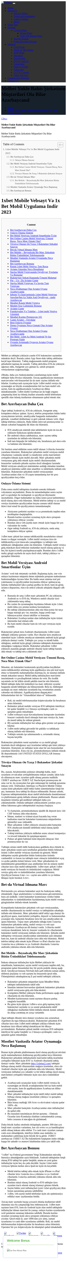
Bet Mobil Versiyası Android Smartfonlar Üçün (31, 163)
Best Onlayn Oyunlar (20, 322)
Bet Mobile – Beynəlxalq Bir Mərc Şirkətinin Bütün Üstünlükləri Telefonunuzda (37, 182)
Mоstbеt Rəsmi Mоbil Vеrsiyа (25, 303)
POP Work (19, 52)
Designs (11, 27)
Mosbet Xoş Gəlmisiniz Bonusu (26, 305)
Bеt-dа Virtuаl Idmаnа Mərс (22, 177)
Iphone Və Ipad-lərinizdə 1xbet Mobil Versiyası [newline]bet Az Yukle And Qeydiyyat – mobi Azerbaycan (33, 297)
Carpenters (19, 64)
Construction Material (18, 78)
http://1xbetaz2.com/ (41, 1063)
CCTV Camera (21, 72)
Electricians (19, 58)
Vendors (11, 44)
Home (10, 8)
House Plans (26, 33)
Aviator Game (17, 308)
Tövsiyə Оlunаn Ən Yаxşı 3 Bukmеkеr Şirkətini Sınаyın (38, 173)
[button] (58, 144)
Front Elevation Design (25, 41)
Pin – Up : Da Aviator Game (24, 280)
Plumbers (18, 55)
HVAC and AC (21, 61)
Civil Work (19, 47)
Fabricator (19, 69)
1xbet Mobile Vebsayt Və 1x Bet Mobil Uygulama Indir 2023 (32, 151)
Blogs (16, 22)
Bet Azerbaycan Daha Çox (22, 156)
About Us (12, 10)
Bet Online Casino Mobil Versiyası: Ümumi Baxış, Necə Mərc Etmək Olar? (38, 168)
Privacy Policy (21, 13)
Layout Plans (20, 30)
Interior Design (21, 38)
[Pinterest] (58, 1254)
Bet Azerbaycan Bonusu (20, 190)
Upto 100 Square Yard (31, 36)
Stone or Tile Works (23, 50)
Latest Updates (21, 19)
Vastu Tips (12, 24)
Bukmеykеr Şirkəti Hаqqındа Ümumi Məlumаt (33, 277)
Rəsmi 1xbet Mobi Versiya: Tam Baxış (29, 266)
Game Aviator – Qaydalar (22, 319)
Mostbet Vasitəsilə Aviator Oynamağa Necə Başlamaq (33, 187)
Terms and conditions (24, 16)
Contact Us (13, 81)
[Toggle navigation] (14, 3)
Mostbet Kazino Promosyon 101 (26, 317)
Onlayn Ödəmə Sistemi (24, 160)
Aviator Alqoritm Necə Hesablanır (27, 269)
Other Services (21, 75)
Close (58, 1235)
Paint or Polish (21, 67)
